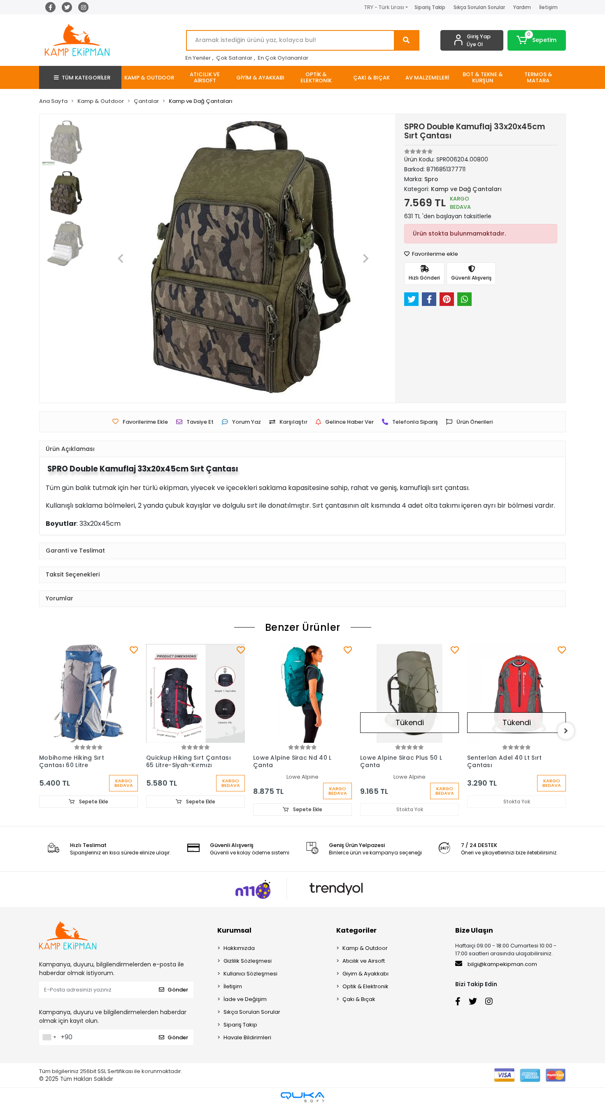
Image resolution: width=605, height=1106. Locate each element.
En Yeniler (198, 58)
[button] (536, 40)
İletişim (548, 7)
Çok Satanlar (234, 58)
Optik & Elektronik (365, 986)
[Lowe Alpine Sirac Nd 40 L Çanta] (195, 693)
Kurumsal (234, 930)
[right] (565, 731)
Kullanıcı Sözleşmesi (250, 974)
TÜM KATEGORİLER (86, 78)
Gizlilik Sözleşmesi (247, 961)
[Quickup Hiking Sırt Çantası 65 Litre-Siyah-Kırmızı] (88, 693)
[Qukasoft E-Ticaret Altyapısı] (302, 1097)
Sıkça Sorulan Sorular (479, 7)
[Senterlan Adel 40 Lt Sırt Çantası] (409, 693)
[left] (39, 731)
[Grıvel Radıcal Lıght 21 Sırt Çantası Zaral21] (516, 693)
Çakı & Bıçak (358, 999)
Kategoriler (356, 930)
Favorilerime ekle (434, 254)
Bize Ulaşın (474, 930)
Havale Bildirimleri (247, 1037)
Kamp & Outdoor (365, 948)
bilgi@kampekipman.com (501, 964)
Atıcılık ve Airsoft (363, 961)
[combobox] (49, 1037)
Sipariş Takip (429, 7)
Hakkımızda (239, 948)
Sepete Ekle (93, 801)
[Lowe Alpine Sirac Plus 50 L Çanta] (302, 693)
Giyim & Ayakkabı (365, 974)
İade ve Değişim (245, 999)
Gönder (178, 990)
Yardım (522, 7)
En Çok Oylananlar (283, 58)
